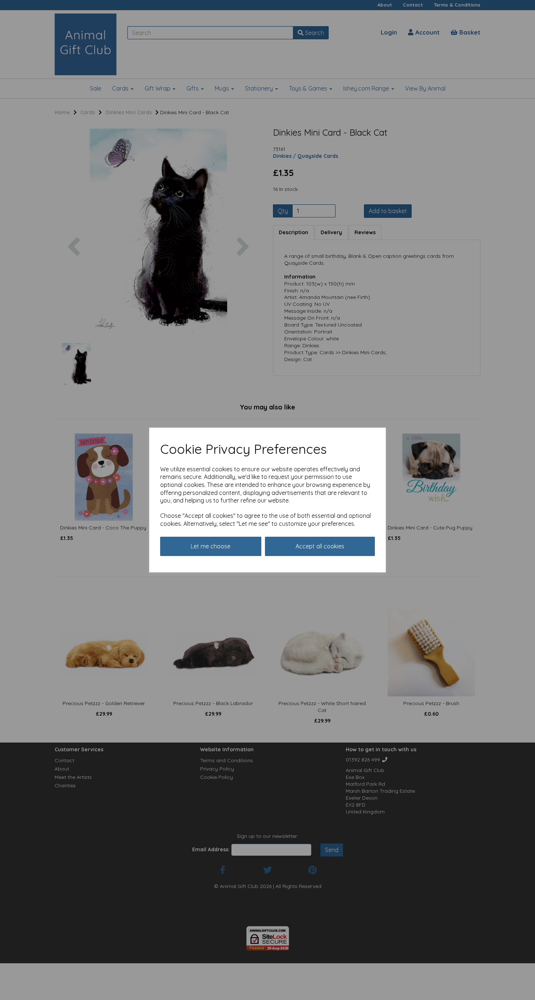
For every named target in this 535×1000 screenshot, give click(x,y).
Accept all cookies (320, 546)
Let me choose (210, 546)
